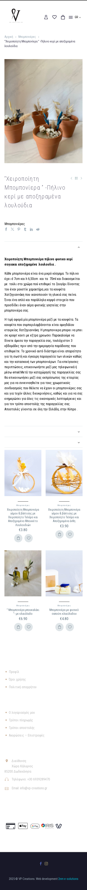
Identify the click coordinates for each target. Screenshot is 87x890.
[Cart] (62, 17)
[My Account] (46, 17)
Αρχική (8, 36)
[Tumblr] (25, 229)
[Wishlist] (54, 17)
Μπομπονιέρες (27, 36)
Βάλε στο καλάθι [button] (18, 538)
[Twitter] (12, 229)
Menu (71, 17)
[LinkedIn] (31, 229)
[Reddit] (38, 229)
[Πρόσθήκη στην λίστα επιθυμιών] (28, 538)
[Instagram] (46, 863)
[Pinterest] (19, 229)
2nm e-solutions (68, 879)
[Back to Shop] (76, 178)
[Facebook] (6, 229)
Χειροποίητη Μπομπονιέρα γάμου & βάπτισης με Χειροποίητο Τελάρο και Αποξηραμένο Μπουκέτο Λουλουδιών (23, 517)
